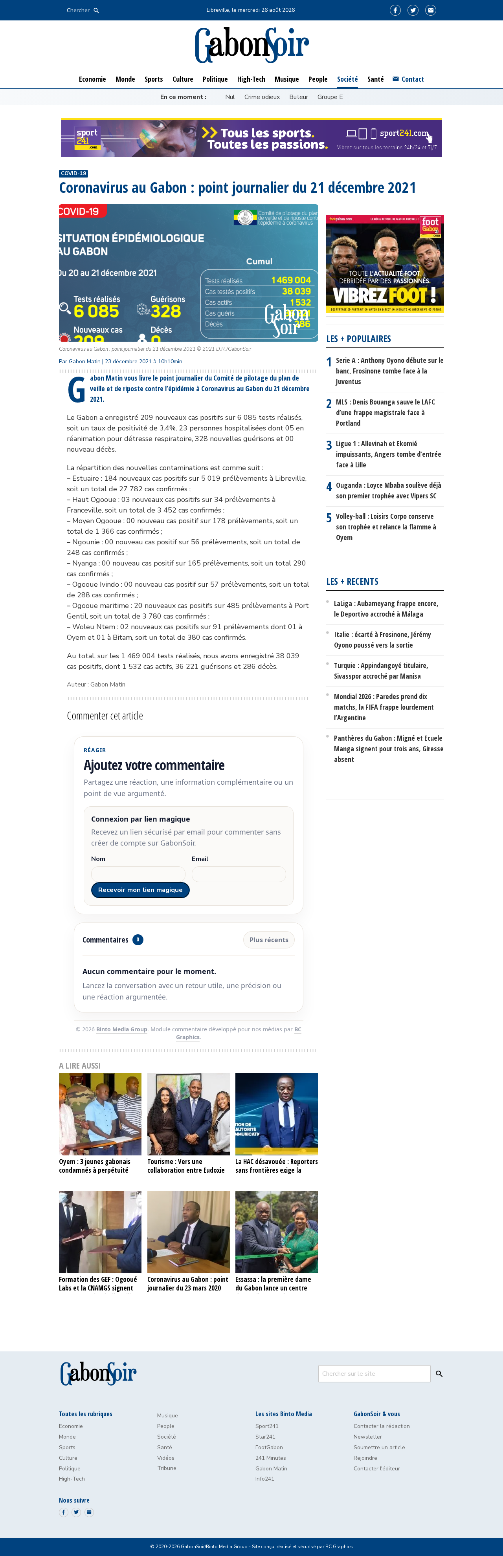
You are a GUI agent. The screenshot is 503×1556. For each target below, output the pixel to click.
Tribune (166, 1468)
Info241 (264, 1479)
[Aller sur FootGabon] (385, 265)
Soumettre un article (379, 1447)
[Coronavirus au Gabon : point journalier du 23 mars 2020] (188, 1232)
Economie (71, 1426)
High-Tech (72, 1479)
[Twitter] (413, 10)
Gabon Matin (271, 1468)
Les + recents (352, 581)
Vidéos (165, 1458)
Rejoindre (365, 1458)
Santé (164, 1447)
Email (200, 859)
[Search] (437, 1373)
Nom (98, 859)
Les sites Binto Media (283, 1414)
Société (166, 1437)
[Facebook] (395, 10)
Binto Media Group (121, 1029)
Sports (67, 1447)
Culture (68, 1458)
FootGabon (269, 1447)
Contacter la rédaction (382, 1426)
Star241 (265, 1437)
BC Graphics (339, 1546)
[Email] (430, 10)
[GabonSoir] (251, 45)
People (165, 1426)
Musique (167, 1415)
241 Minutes (270, 1458)
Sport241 (267, 1426)
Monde (67, 1437)
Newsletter (368, 1437)
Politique (70, 1468)
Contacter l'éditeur (377, 1468)
